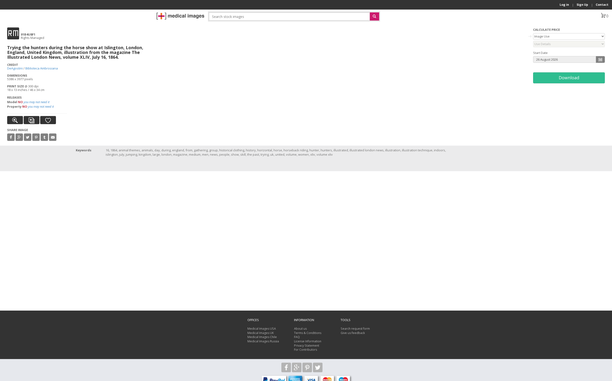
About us (300, 329)
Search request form (355, 329)
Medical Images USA (261, 329)
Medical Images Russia (263, 341)
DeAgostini (15, 68)
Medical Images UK (260, 333)
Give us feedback (353, 333)
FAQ (297, 337)
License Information (307, 341)
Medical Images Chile (262, 337)
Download (569, 77)
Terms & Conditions (307, 333)
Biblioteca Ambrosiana (41, 68)
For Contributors (305, 350)
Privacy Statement (306, 346)
